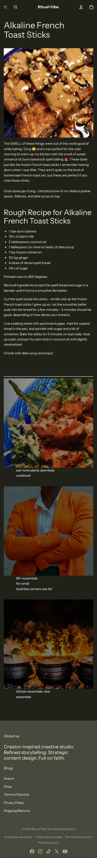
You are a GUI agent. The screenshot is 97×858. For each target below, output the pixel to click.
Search (9, 778)
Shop (8, 786)
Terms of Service (16, 794)
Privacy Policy (14, 803)
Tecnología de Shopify (62, 829)
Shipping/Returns (17, 811)
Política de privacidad (48, 837)
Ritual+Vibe (39, 829)
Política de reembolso (18, 837)
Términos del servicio (79, 837)
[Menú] (5, 7)
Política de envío (48, 842)
